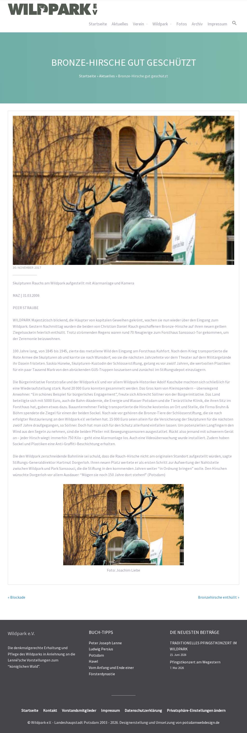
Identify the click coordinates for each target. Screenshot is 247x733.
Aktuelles (120, 24)
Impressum (217, 24)
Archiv (197, 24)
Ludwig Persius (101, 648)
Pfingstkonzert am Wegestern (195, 662)
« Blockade (16, 597)
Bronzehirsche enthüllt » (218, 597)
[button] (234, 23)
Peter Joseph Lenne (105, 642)
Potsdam (96, 655)
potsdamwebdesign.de (201, 722)
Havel (93, 661)
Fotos (181, 24)
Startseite (98, 24)
